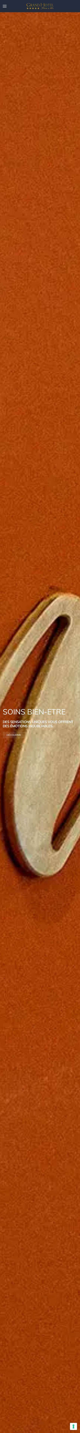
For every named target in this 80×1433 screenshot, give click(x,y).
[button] (5, 6)
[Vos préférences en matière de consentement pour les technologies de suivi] (73, 1426)
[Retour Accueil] (40, 6)
